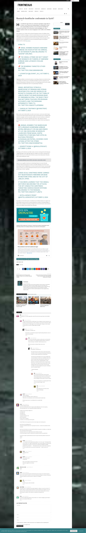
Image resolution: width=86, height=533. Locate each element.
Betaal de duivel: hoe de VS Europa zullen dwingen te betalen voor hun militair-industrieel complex (24, 276)
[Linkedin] (35, 269)
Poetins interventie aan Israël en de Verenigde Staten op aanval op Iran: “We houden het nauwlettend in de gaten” (43, 276)
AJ (25, 329)
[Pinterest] (39, 269)
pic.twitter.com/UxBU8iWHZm (30, 70)
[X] (25, 269)
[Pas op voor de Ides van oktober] (55, 48)
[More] (48, 269)
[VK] (30, 269)
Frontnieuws (25, 281)
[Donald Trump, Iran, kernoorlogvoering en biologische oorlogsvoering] (55, 82)
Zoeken (61, 22)
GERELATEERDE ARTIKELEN (22, 294)
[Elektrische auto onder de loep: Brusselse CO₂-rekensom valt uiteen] (55, 32)
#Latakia (21, 137)
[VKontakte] (69, 0)
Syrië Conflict (31, 11)
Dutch (73, 0)
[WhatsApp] (32, 269)
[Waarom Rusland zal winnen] (55, 43)
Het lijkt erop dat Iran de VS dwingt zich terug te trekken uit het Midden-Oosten (45, 305)
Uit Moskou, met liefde (31, 304)
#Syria (20, 129)
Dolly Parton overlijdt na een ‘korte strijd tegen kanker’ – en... (63, 72)
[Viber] (44, 269)
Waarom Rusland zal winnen (63, 42)
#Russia (25, 127)
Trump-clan (36, 11)
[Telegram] (67, 0)
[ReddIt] (37, 269)
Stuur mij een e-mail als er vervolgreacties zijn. (23, 524)
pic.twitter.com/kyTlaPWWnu (30, 105)
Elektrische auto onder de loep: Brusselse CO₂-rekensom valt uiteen (64, 32)
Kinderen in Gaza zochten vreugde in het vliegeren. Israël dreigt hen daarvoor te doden (21, 305)
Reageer (21, 317)
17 (22, 20)
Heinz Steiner (28, 40)
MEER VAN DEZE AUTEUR (32, 294)
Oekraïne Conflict (24, 11)
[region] (43, 530)
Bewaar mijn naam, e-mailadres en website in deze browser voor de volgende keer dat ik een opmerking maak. (33, 522)
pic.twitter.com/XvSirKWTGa (30, 143)
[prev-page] (17, 308)
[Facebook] (23, 269)
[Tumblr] (41, 269)
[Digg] (46, 269)
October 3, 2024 (24, 110)
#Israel (24, 125)
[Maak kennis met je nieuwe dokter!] (55, 63)
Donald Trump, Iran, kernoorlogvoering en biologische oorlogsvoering (63, 82)
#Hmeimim (34, 127)
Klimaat (18, 11)
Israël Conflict (21, 264)
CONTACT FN (41, 11)
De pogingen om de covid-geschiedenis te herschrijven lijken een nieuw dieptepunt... (64, 67)
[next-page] (18, 308)
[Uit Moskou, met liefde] (33, 300)
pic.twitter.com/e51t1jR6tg (30, 192)
